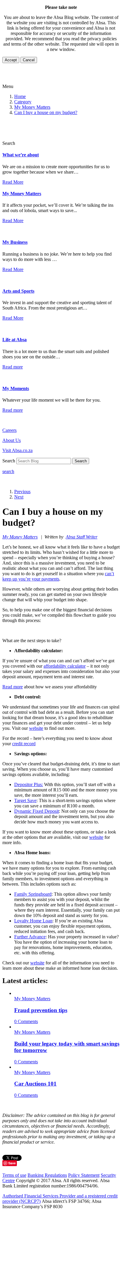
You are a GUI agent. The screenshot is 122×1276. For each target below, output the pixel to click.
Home (20, 96)
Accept (11, 60)
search (8, 471)
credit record (24, 743)
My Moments (15, 388)
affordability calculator (65, 666)
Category (22, 101)
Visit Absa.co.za (17, 450)
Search (81, 461)
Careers (9, 430)
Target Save (25, 800)
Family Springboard (33, 894)
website (36, 728)
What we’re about (20, 154)
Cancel (29, 60)
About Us (11, 440)
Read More (12, 182)
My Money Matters (32, 107)
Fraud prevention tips (40, 1010)
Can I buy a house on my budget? (45, 112)
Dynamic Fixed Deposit (36, 811)
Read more (12, 366)
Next (18, 496)
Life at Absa (14, 339)
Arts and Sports (18, 291)
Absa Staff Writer (81, 536)
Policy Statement (83, 1175)
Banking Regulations (47, 1175)
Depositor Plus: (28, 784)
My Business (15, 242)
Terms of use (14, 1175)
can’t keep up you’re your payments (58, 576)
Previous (22, 491)
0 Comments (26, 1021)
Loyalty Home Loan (33, 920)
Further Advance (30, 936)
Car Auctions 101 (35, 1084)
